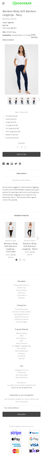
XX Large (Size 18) (12, 128)
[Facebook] (4, 163)
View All (21, 359)
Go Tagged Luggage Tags (21, 346)
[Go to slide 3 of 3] (24, 260)
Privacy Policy (21, 290)
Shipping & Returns (21, 285)
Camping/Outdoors (21, 314)
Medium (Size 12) (12, 135)
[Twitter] (16, 163)
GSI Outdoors (21, 338)
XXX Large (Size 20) (13, 132)
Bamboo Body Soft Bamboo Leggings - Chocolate (11, 247)
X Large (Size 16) (12, 125)
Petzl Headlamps (21, 351)
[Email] (8, 163)
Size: (21, 112)
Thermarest (21, 348)
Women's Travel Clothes (21, 312)
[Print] (12, 163)
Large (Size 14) (11, 122)
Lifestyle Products (21, 319)
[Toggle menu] (3, 3)
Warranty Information (21, 180)
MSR (21, 336)
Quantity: (21, 143)
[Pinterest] (20, 163)
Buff (21, 341)
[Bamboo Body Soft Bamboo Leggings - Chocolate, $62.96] (11, 230)
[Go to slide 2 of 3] (20, 260)
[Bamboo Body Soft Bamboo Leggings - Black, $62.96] (30, 230)
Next (38, 99)
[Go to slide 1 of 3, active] (16, 260)
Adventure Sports (21, 317)
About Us (21, 293)
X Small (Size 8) (11, 116)
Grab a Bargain (21, 322)
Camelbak (21, 356)
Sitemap (21, 298)
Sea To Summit (21, 343)
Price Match (21, 295)
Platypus (21, 353)
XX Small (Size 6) (12, 138)
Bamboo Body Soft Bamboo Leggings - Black (30, 246)
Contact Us (21, 288)
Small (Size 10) (11, 119)
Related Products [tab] (21, 215)
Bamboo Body (21, 333)
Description (21, 173)
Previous (4, 99)
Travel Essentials (21, 309)
